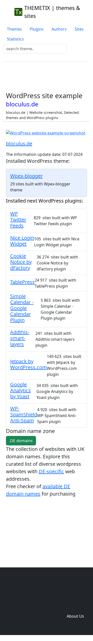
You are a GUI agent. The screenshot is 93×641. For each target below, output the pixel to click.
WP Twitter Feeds (18, 219)
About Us (75, 616)
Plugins (37, 29)
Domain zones (74, 606)
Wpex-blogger (26, 175)
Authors (59, 29)
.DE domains (21, 440)
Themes (14, 29)
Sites (79, 29)
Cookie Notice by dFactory (21, 262)
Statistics (15, 39)
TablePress (22, 282)
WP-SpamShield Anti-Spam (23, 414)
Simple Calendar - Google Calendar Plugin (21, 308)
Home (32, 596)
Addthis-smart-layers (19, 338)
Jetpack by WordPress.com (28, 364)
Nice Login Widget (22, 240)
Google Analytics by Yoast (20, 390)
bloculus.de (19, 143)
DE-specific (51, 471)
